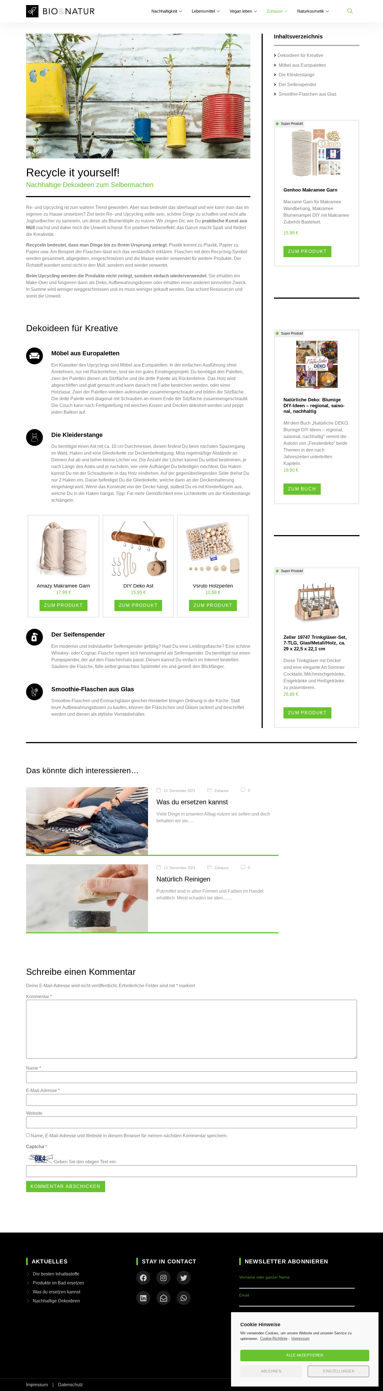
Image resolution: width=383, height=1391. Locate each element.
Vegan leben (241, 11)
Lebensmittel (203, 11)
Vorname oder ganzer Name (264, 1277)
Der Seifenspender (297, 84)
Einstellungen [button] (338, 1371)
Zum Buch (302, 489)
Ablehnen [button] (271, 1371)
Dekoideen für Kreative (300, 55)
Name (33, 1068)
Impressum (300, 1338)
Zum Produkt (63, 605)
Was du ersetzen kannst (192, 802)
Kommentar (39, 996)
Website (34, 1113)
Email (244, 1295)
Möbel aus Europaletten (302, 65)
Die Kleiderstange (296, 74)
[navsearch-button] (350, 11)
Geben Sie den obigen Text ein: (85, 1162)
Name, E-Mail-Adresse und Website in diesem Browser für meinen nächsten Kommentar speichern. (129, 1136)
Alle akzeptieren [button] (304, 1355)
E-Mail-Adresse (43, 1090)
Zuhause (275, 11)
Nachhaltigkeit (164, 11)
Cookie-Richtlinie (273, 1338)
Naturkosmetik (310, 11)
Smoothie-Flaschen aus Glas (307, 94)
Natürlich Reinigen (183, 879)
